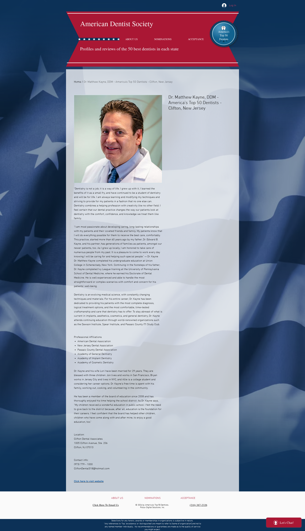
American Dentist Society (116, 23)
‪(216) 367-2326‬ (198, 505)
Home (77, 82)
